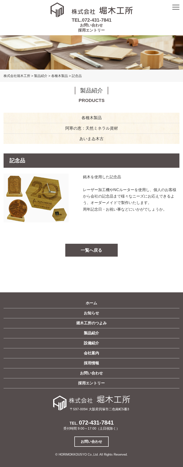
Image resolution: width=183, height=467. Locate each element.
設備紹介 (91, 343)
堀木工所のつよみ (91, 323)
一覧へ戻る (91, 250)
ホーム (91, 303)
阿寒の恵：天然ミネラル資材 (91, 128)
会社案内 (91, 353)
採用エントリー (91, 30)
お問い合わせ (91, 25)
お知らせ (91, 313)
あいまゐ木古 (91, 139)
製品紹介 (91, 333)
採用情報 (91, 363)
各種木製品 (91, 118)
